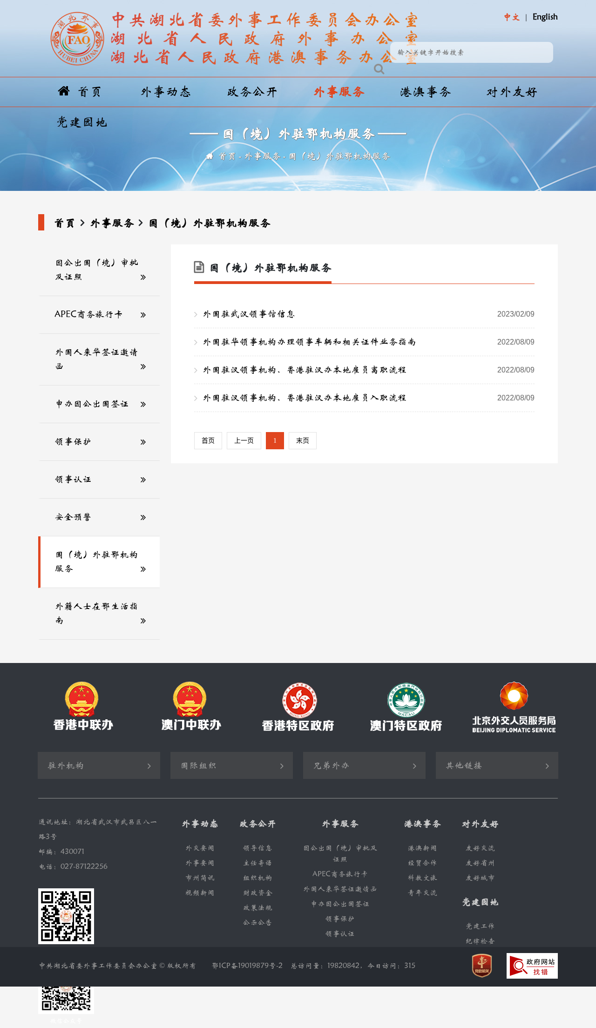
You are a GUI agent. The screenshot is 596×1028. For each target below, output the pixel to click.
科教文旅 (422, 878)
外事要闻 (200, 863)
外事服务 (338, 92)
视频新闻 (200, 893)
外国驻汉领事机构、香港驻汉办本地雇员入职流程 (368, 398)
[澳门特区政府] (406, 707)
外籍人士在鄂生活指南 (96, 613)
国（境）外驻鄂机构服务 (339, 156)
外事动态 (165, 92)
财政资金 (257, 893)
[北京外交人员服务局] (514, 707)
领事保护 (73, 441)
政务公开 (252, 92)
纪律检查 (480, 941)
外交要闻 (200, 848)
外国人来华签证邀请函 (96, 359)
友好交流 (480, 848)
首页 (90, 92)
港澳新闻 (422, 848)
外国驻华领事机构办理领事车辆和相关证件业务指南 (368, 342)
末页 (302, 440)
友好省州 (480, 863)
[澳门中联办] (190, 707)
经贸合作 (422, 863)
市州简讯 (200, 878)
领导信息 (257, 848)
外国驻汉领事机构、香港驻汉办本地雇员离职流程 (368, 370)
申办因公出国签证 (91, 404)
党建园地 (81, 122)
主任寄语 (257, 863)
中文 (511, 17)
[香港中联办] (82, 707)
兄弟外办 (331, 766)
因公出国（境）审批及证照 (96, 270)
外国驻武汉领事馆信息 (368, 314)
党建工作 (480, 926)
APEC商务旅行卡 (88, 314)
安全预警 (73, 517)
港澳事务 (425, 92)
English (545, 17)
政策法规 (257, 908)
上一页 (244, 440)
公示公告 (257, 923)
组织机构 (257, 878)
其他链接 (463, 766)
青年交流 (422, 893)
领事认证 (73, 479)
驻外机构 (65, 766)
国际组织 (198, 766)
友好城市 (480, 878)
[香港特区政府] (298, 707)
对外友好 (512, 92)
